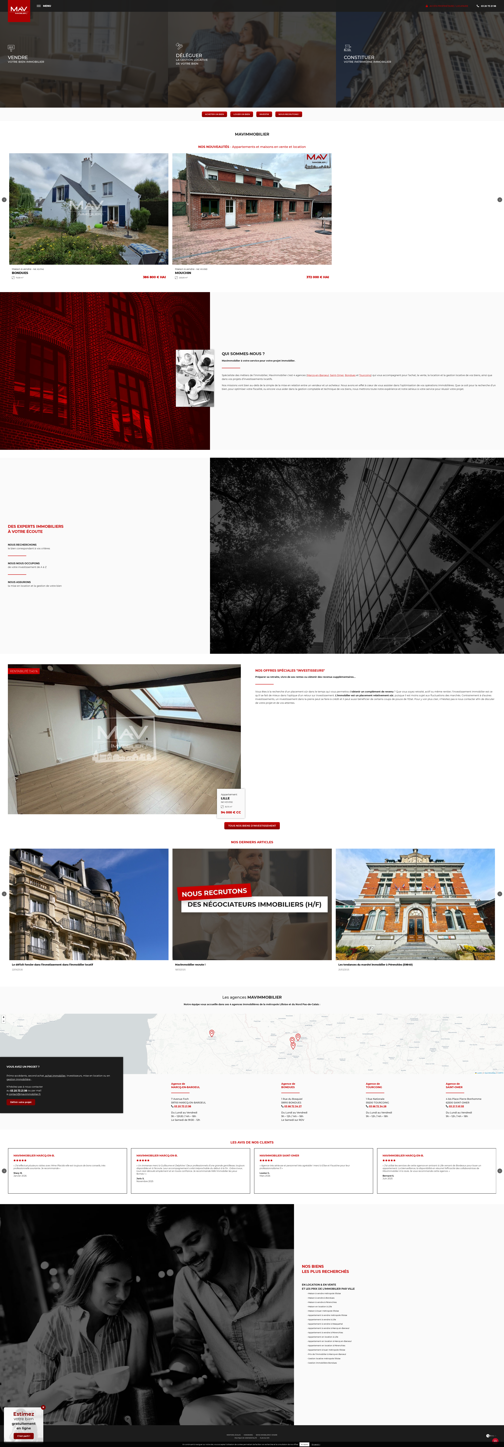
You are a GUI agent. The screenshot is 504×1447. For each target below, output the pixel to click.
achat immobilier (54, 1075)
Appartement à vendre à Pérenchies (325, 1332)
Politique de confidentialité (246, 1438)
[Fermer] (43, 1407)
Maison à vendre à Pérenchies (322, 1302)
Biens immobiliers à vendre (266, 1435)
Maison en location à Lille (320, 1306)
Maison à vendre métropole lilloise (324, 1293)
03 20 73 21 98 (488, 6)
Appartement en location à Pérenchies (326, 1345)
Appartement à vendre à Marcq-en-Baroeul (328, 1328)
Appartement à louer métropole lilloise (326, 1350)
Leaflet (479, 1073)
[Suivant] (499, 199)
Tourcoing (365, 375)
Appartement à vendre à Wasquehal (325, 1324)
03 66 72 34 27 (293, 1106)
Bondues (350, 375)
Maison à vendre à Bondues (321, 1298)
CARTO (500, 1073)
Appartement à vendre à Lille (322, 1319)
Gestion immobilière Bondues (322, 1363)
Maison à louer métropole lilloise (323, 1311)
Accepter (304, 1444)
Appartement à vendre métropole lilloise (327, 1315)
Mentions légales (234, 1435)
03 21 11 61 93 (456, 1106)
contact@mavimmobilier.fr (25, 1094)
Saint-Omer (337, 375)
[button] (293, 1046)
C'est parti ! (23, 1436)
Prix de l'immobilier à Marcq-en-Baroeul (327, 1354)
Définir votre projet (21, 1102)
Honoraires (248, 1435)
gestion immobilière (18, 1079)
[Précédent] (4, 199)
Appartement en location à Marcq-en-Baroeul (329, 1341)
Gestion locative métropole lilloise (324, 1358)
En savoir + (316, 1444)
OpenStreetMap (490, 1073)
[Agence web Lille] (491, 1436)
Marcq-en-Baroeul (318, 375)
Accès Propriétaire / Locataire (448, 6)
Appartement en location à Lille (323, 1337)
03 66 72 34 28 (377, 1106)
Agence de (185, 1085)
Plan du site (264, 1438)
